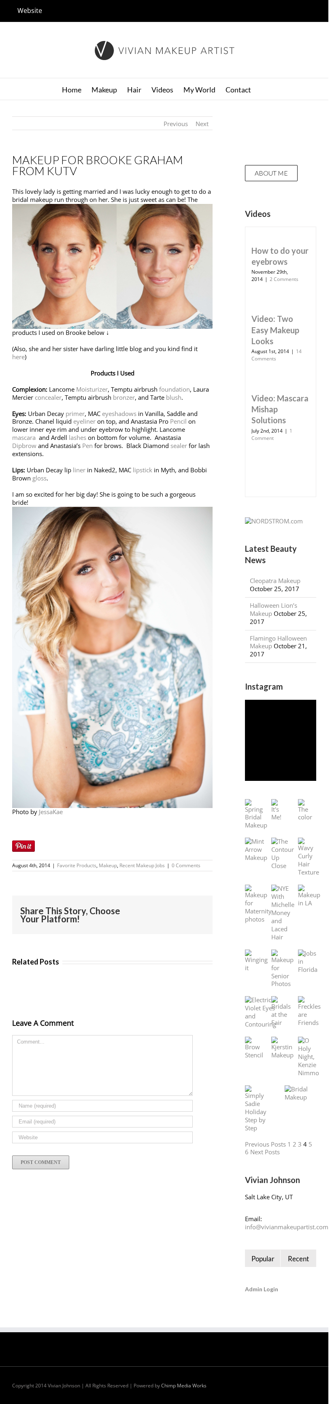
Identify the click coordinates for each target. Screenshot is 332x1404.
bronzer (124, 397)
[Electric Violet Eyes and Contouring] (260, 1012)
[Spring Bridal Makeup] (256, 814)
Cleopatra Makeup (275, 581)
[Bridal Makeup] (296, 1093)
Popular (263, 1258)
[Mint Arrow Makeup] (256, 850)
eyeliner (84, 421)
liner (79, 470)
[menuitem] (29, 11)
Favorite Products (76, 865)
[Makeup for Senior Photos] (282, 969)
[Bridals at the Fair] (281, 1011)
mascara (24, 437)
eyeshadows (119, 413)
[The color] (305, 810)
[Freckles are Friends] (309, 1011)
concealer (48, 397)
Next (202, 124)
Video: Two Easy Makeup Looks (275, 329)
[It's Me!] (276, 810)
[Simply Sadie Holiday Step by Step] (256, 1108)
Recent (298, 1258)
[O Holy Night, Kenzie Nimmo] (308, 1057)
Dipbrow (24, 446)
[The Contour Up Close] (282, 854)
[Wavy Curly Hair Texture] (308, 857)
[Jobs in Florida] (307, 962)
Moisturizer (92, 389)
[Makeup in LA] (309, 896)
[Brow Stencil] (254, 1048)
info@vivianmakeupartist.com (286, 1227)
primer (75, 413)
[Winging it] (256, 961)
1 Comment (271, 434)
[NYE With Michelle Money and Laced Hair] (282, 913)
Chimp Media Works (183, 1385)
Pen (87, 446)
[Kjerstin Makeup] (282, 1048)
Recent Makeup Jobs (142, 865)
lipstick (142, 470)
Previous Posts (265, 1144)
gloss (39, 478)
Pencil (178, 421)
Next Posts (265, 1152)
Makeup (108, 865)
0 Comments (186, 865)
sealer (178, 446)
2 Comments (284, 279)
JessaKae (51, 812)
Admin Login (261, 1289)
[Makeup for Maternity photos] (258, 904)
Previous (176, 124)
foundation (174, 389)
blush (173, 397)
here (18, 357)
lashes (77, 437)
